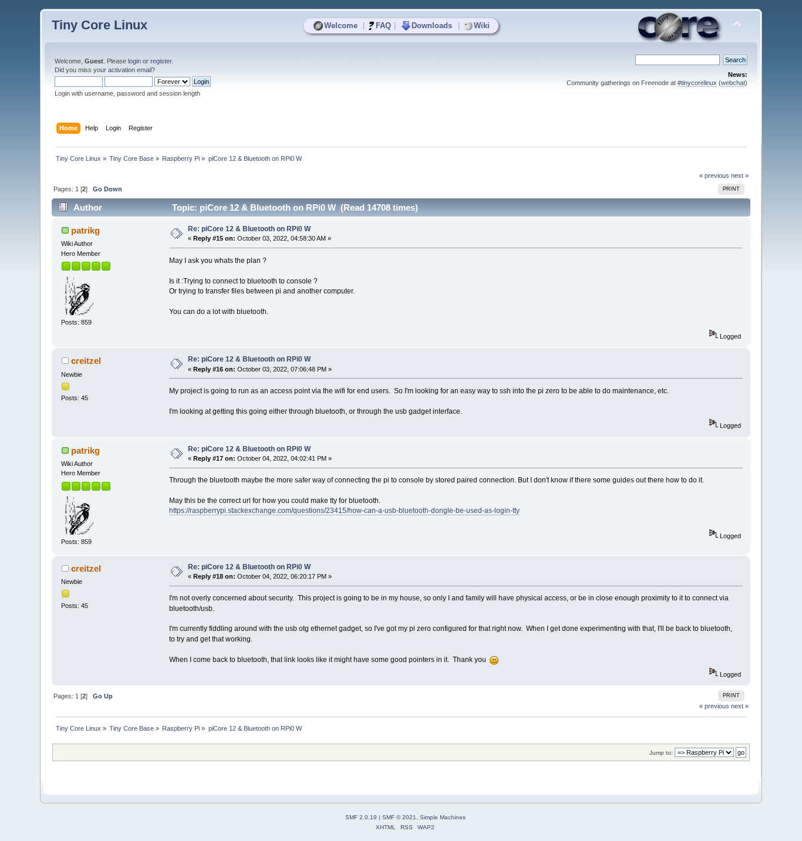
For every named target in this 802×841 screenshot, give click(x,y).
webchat (733, 82)
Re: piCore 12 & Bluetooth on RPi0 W (249, 229)
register (160, 61)
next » (740, 175)
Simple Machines (443, 817)
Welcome (341, 25)
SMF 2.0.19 (361, 817)
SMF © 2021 (399, 817)
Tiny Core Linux (99, 25)
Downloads (432, 25)
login (134, 61)
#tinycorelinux (697, 82)
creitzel (86, 361)
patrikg (85, 230)
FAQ (383, 25)
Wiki (482, 25)
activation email (129, 69)
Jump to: (661, 752)
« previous (714, 175)
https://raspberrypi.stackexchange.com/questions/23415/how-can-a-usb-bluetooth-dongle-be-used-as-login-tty (344, 510)
